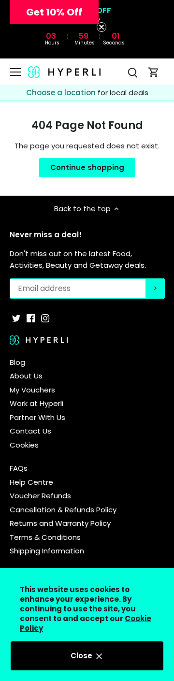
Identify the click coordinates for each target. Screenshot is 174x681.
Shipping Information (47, 551)
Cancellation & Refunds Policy (63, 510)
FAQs (19, 468)
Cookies (24, 445)
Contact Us (30, 431)
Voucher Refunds (40, 496)
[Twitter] (16, 318)
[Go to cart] (154, 71)
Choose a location (62, 92)
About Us (26, 376)
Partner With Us (37, 417)
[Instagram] (45, 318)
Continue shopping (87, 167)
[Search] (132, 71)
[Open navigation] (15, 72)
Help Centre (31, 482)
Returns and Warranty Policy (60, 523)
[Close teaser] (101, 27)
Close (82, 656)
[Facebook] (31, 318)
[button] (54, 12)
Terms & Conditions (45, 537)
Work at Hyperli (36, 403)
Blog (17, 362)
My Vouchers (32, 390)
